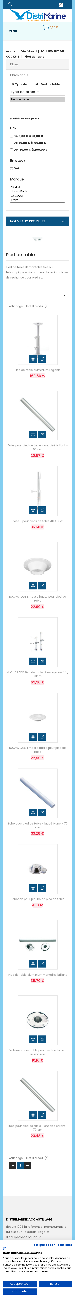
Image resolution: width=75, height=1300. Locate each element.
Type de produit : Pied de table (37, 84)
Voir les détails (42, 359)
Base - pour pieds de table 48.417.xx (38, 521)
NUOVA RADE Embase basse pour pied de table (37, 750)
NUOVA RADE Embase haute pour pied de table (37, 599)
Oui (16, 168)
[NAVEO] (37, 187)
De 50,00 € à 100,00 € (30, 143)
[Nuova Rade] (37, 191)
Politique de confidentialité (52, 1245)
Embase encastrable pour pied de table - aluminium (37, 1052)
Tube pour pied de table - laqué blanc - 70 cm (38, 825)
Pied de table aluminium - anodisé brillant (37, 975)
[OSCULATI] (37, 196)
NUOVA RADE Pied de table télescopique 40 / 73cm (38, 674)
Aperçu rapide (33, 359)
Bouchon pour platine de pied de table (37, 899)
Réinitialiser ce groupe (26, 118)
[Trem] (37, 200)
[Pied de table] (37, 99)
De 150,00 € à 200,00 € (31, 150)
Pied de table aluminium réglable (38, 370)
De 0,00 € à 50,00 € (28, 136)
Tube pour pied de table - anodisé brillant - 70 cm (37, 1128)
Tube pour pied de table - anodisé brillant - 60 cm (37, 447)
